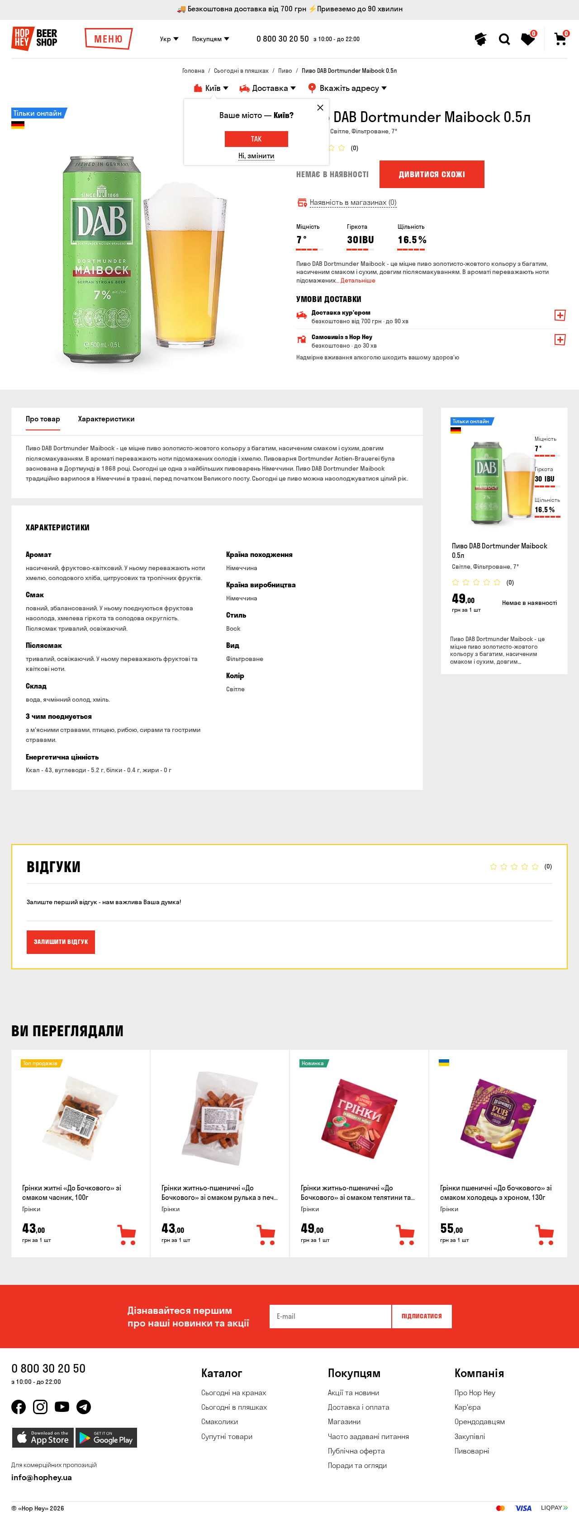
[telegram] (83, 1407)
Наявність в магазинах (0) (353, 202)
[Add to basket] (127, 1235)
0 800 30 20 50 (282, 39)
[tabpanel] (147, 243)
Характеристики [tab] (106, 418)
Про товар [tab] (43, 418)
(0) (355, 148)
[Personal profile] (481, 39)
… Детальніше (355, 280)
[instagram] (40, 1407)
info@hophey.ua (41, 1477)
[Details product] (504, 476)
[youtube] (62, 1407)
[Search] (504, 39)
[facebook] (18, 1407)
